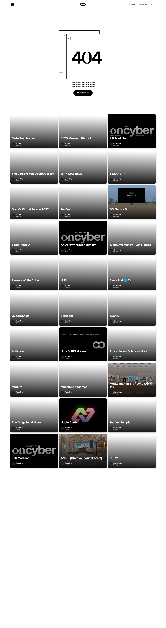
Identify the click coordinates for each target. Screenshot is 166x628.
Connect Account (146, 4)
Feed (133, 5)
